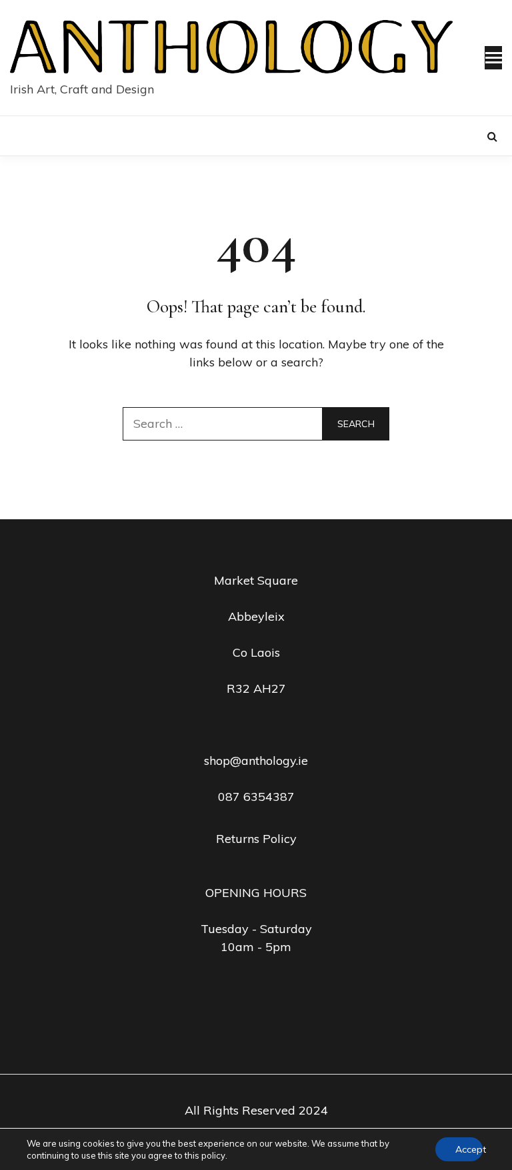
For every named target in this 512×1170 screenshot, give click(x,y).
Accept (469, 1149)
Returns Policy (256, 838)
